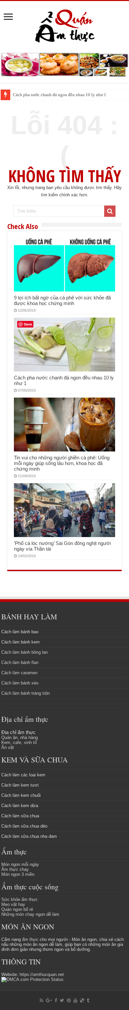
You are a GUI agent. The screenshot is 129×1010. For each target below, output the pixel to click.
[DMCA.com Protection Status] (32, 979)
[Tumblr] (88, 1000)
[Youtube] (75, 1000)
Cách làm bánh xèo (19, 682)
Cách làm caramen (19, 672)
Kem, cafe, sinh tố (19, 742)
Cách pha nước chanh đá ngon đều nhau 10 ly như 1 (59, 94)
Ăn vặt (7, 747)
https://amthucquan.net (42, 974)
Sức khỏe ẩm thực (19, 899)
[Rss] (41, 1000)
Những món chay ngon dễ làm (30, 914)
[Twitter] (62, 1000)
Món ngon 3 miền (17, 874)
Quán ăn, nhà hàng (19, 737)
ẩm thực (30, 939)
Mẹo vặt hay (13, 904)
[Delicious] (82, 1000)
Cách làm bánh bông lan (24, 652)
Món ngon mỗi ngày (20, 864)
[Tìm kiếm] (109, 211)
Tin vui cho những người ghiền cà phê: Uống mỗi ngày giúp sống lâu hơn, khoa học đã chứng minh (61, 463)
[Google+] (49, 1000)
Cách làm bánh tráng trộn (25, 693)
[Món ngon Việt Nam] (64, 63)
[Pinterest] (68, 1000)
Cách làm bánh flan (19, 662)
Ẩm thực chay (15, 869)
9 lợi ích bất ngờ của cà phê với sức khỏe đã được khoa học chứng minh (62, 300)
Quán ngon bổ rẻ (17, 909)
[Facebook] (56, 1000)
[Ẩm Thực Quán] (65, 25)
